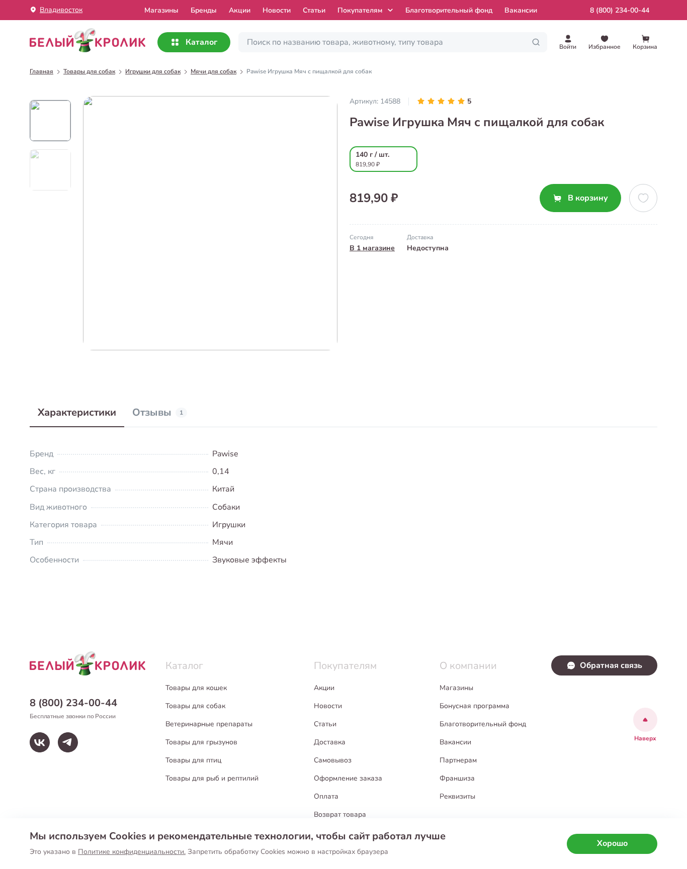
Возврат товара (340, 814)
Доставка (330, 742)
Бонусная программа (474, 706)
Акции (239, 10)
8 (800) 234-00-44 (619, 10)
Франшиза (457, 778)
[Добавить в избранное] (643, 198)
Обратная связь (611, 665)
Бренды (204, 10)
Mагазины (161, 10)
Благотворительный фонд (448, 10)
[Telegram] (68, 742)
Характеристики (77, 412)
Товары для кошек (196, 688)
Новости (277, 10)
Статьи (314, 10)
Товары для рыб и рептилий (212, 778)
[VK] (40, 742)
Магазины (456, 688)
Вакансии (520, 10)
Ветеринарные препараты (208, 724)
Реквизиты (457, 796)
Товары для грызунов (201, 742)
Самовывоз (333, 760)
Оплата (326, 796)
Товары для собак (195, 706)
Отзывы (157, 412)
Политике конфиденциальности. (132, 851)
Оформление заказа (348, 778)
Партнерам (458, 760)
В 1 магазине (372, 248)
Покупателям (359, 10)
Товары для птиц (193, 760)
